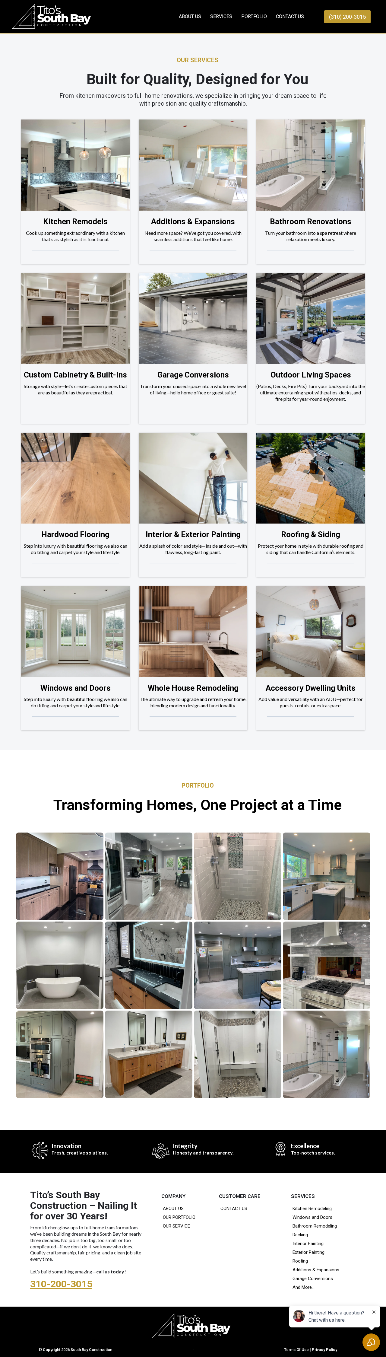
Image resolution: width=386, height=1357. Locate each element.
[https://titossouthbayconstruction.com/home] (193, 1325)
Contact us (290, 16)
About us (190, 16)
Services (221, 16)
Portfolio (254, 16)
